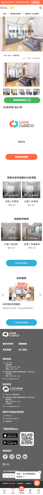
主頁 (4, 13)
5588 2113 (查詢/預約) (13, 394)
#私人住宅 (7, 55)
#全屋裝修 (15, 55)
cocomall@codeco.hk (13, 406)
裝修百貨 (7, 384)
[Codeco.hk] (8, 7)
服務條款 (20, 483)
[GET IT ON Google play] (10, 442)
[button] (6, 75)
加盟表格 (8, 421)
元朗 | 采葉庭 (12, 201)
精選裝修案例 (15, 13)
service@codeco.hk (12, 379)
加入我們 (23, 349)
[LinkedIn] (25, 456)
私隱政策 (28, 483)
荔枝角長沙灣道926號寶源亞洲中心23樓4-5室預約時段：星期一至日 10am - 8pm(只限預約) (20, 400)
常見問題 (7, 349)
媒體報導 (23, 343)
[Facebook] (5, 456)
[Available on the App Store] (10, 435)
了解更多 (35, 2)
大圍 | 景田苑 (11, 244)
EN (7, 464)
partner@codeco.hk (12, 418)
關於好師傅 (8, 343)
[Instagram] (11, 456)
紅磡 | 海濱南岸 (32, 244)
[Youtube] (18, 456)
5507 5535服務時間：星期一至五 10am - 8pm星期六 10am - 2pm (13, 366)
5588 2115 (9, 416)
